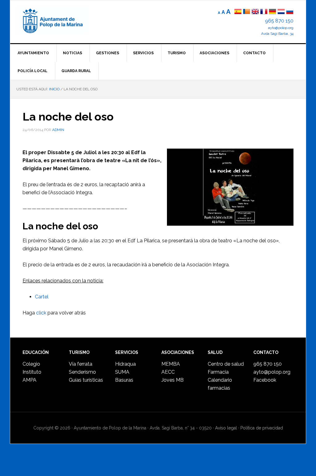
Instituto (32, 372)
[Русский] (289, 12)
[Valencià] (246, 12)
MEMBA (170, 364)
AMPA (29, 380)
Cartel (41, 297)
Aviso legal (226, 427)
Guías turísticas (86, 380)
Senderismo (82, 372)
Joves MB (172, 380)
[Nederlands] (281, 12)
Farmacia (218, 372)
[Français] (264, 12)
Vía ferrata (80, 364)
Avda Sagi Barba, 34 (277, 33)
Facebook (264, 380)
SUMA (122, 372)
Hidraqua (125, 364)
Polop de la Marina (59, 20)
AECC (168, 372)
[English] (255, 12)
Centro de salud (226, 364)
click (41, 313)
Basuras (124, 380)
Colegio (31, 364)
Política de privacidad (261, 427)
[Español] (238, 12)
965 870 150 (279, 21)
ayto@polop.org (280, 28)
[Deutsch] (272, 12)
